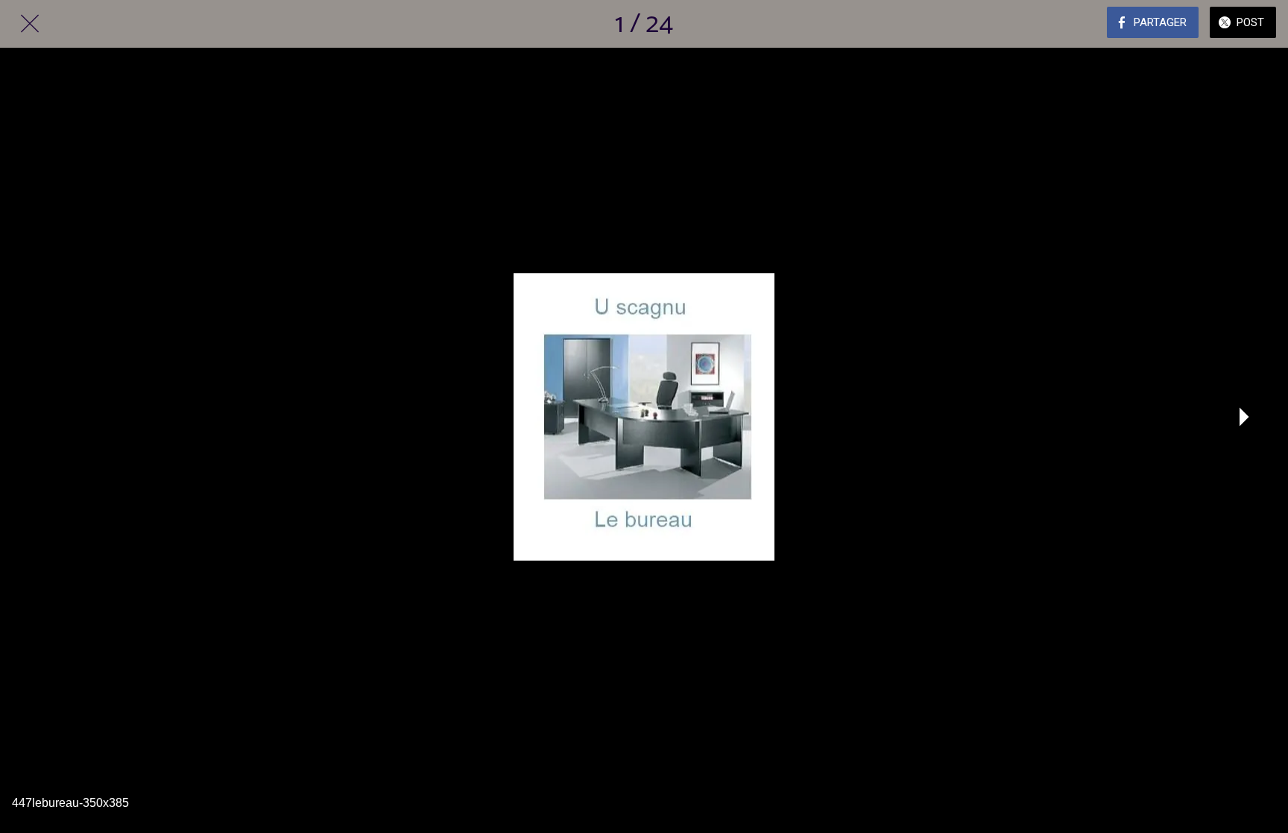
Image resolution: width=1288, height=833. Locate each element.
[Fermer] (30, 24)
